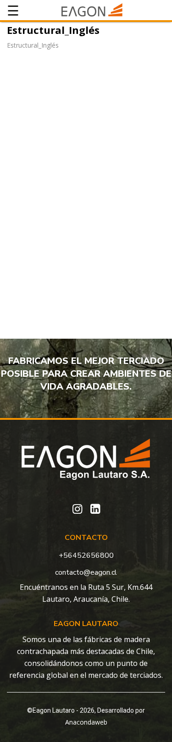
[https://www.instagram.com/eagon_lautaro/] (77, 509)
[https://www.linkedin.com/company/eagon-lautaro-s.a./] (95, 509)
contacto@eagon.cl (86, 572)
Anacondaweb (86, 722)
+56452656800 (86, 555)
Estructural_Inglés (33, 45)
